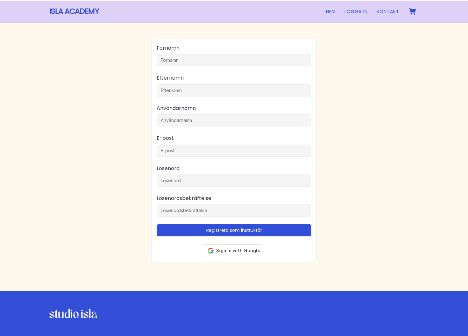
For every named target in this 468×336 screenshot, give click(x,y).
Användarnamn (176, 108)
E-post (165, 138)
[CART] (412, 11)
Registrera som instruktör (234, 230)
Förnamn (168, 48)
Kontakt (388, 11)
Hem (331, 11)
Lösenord (168, 168)
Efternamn (170, 78)
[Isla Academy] (73, 316)
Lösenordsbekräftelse (184, 198)
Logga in (356, 11)
